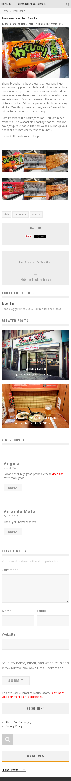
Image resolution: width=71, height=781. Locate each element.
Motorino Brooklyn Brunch (36, 279)
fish (6, 214)
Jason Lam (10, 23)
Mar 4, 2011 (11, 468)
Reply (13, 487)
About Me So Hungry (18, 722)
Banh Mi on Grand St (35, 369)
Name (7, 611)
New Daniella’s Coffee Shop (35, 262)
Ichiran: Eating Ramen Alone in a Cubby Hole (38, 3)
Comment (10, 570)
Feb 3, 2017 (11, 516)
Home (5, 10)
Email (41, 611)
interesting (44, 23)
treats (54, 23)
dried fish (57, 474)
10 (53, 423)
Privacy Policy (14, 726)
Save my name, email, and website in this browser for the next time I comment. (35, 665)
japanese (20, 214)
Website (8, 634)
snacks (36, 214)
